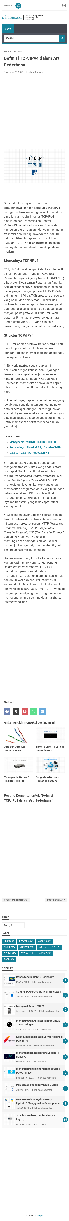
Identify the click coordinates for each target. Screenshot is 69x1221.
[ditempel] (22, 18)
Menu (7, 5)
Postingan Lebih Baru (15, 900)
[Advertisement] (34, 112)
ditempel (39, 1215)
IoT (42, 947)
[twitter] (16, 711)
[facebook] (7, 711)
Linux (9, 941)
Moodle (45, 953)
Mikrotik (27, 947)
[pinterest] (25, 711)
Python (27, 953)
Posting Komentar (35, 72)
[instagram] (64, 5)
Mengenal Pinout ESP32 (30, 1006)
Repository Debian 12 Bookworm (35, 977)
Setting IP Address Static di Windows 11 (39, 991)
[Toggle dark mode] (18, 6)
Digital (10, 953)
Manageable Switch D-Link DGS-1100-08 (33, 442)
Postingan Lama (56, 900)
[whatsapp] (33, 711)
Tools (9, 959)
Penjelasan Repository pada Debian (37, 1084)
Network (26, 941)
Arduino (44, 941)
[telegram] (42, 711)
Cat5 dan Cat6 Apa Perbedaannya (29, 452)
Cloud (9, 947)
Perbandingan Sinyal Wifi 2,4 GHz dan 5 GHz (35, 447)
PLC (55, 947)
